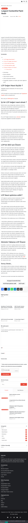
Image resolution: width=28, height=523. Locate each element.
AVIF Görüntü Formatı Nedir (7, 319)
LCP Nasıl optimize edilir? (9, 65)
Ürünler (2, 476)
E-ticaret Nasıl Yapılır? (19, 319)
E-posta (3, 353)
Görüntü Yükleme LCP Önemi (10, 67)
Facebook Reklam (4, 487)
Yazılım (3, 438)
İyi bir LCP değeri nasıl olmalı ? (10, 61)
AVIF (24, 256)
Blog (2, 500)
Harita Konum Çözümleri (6, 472)
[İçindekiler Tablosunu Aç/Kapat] (2, 57)
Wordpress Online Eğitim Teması (17, 417)
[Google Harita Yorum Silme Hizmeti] (5, 402)
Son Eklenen (20, 390)
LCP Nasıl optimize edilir (10, 283)
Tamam (6, 522)
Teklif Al (2, 502)
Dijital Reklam (4, 431)
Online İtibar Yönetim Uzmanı (7, 491)
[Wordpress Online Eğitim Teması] (5, 419)
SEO (3, 436)
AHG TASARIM (5, 16)
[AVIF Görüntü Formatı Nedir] (7, 314)
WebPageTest (11, 98)
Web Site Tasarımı (4, 468)
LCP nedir (21, 283)
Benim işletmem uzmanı (15, 394)
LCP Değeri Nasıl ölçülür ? (9, 59)
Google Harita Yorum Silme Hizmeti (17, 400)
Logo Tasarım (4, 474)
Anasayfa (4, 5)
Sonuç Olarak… (9, 69)
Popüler (6, 390)
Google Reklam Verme (5, 483)
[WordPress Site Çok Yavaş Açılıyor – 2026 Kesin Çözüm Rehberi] (5, 413)
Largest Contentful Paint (14, 280)
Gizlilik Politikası (4, 506)
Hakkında (3, 498)
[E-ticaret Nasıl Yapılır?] (21, 314)
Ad (2, 347)
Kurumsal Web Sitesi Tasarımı (7, 470)
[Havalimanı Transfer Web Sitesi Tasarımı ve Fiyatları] (7, 301)
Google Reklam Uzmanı (6, 485)
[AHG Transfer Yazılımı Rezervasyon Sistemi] (21, 301)
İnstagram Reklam (5, 489)
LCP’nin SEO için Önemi (9, 63)
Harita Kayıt (4, 440)
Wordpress (4, 434)
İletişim (2, 504)
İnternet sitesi (4, 358)
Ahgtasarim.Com (4, 512)
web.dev (18, 117)
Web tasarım (9, 5)
